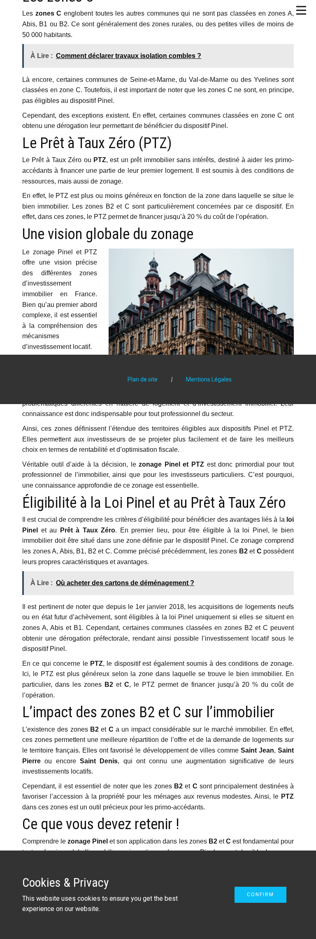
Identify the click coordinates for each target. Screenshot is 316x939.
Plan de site (143, 379)
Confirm (260, 894)
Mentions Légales (209, 379)
